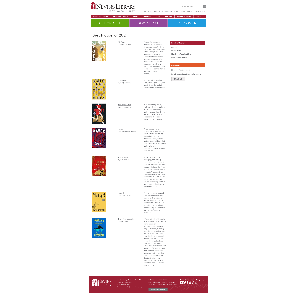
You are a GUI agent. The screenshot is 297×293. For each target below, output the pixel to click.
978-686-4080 (184, 70)
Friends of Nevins (184, 16)
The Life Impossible (126, 219)
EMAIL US (178, 79)
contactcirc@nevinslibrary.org (189, 74)
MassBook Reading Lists (181, 54)
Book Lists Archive (179, 57)
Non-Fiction (176, 51)
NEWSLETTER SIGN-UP (158, 289)
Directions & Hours (120, 16)
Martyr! (121, 193)
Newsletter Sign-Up (183, 11)
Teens (158, 16)
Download (148, 23)
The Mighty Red (124, 105)
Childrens (147, 16)
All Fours (121, 42)
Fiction (174, 47)
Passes (198, 16)
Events (135, 16)
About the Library (100, 16)
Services (168, 16)
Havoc (120, 129)
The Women (123, 157)
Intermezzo (122, 80)
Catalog (168, 11)
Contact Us (200, 11)
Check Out (110, 23)
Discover (187, 23)
